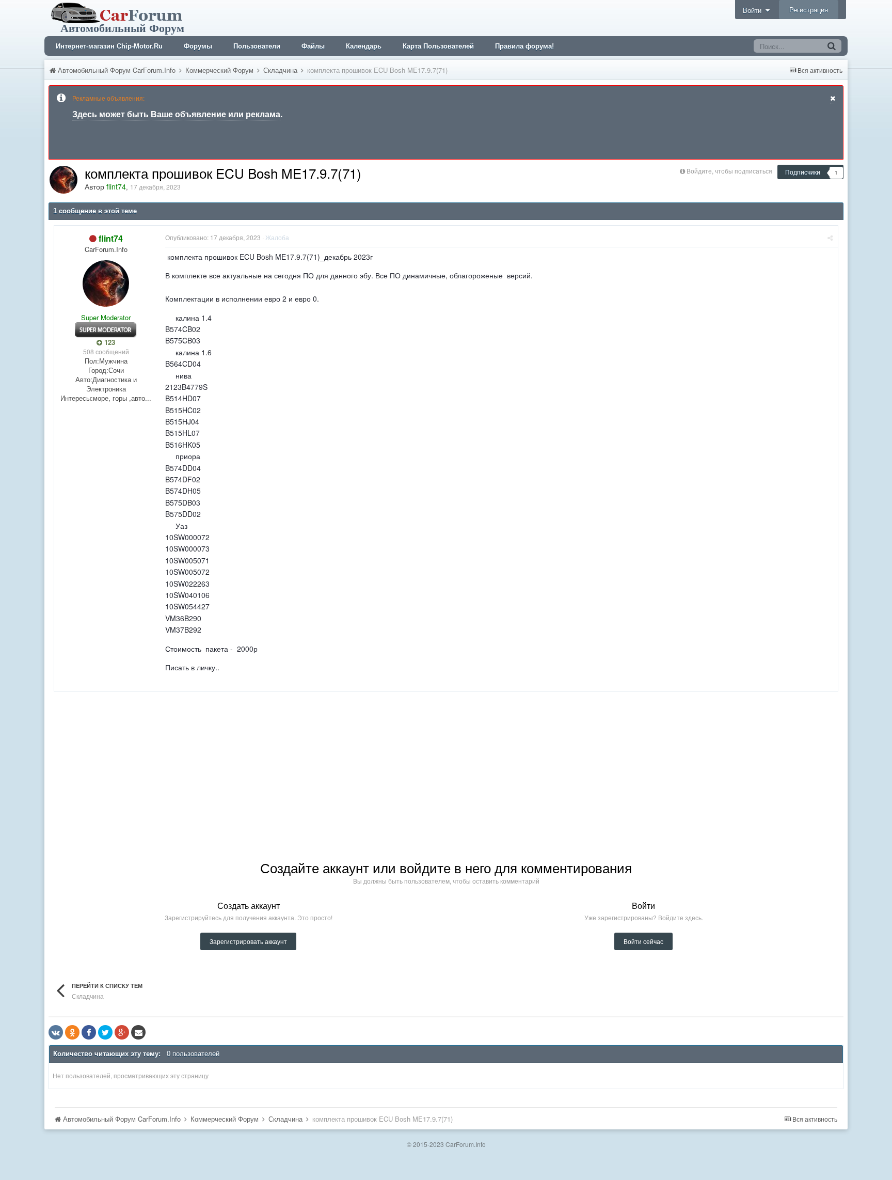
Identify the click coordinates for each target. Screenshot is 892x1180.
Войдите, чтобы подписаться (729, 170)
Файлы (313, 46)
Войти (754, 10)
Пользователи (256, 46)
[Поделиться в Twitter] (105, 1032)
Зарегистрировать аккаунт (248, 941)
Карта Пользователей (438, 46)
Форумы (198, 46)
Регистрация (808, 9)
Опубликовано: (213, 237)
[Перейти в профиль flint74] (63, 180)
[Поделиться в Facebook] (89, 1032)
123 (108, 342)
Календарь (363, 46)
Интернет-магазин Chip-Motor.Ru (109, 46)
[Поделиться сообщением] (830, 237)
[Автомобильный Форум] (118, 17)
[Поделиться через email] (138, 1032)
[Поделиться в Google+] (122, 1032)
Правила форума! (524, 46)
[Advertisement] (241, 763)
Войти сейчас (643, 941)
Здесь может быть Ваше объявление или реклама (176, 114)
